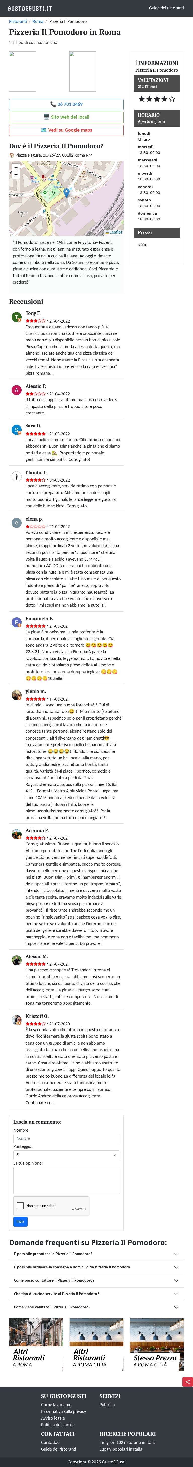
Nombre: (21, 1130)
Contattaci (50, 1443)
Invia (20, 1222)
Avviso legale (53, 1418)
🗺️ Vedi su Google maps (66, 130)
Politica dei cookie (58, 1425)
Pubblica (107, 1405)
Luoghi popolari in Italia (121, 1449)
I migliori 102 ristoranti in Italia (128, 1443)
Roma (38, 22)
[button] (66, 193)
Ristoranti (18, 22)
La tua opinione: (28, 1163)
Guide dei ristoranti (166, 8)
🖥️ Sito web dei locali (66, 117)
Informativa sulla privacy (63, 1412)
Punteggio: (23, 1147)
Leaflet (115, 232)
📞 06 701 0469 (66, 104)
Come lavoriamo (56, 1405)
